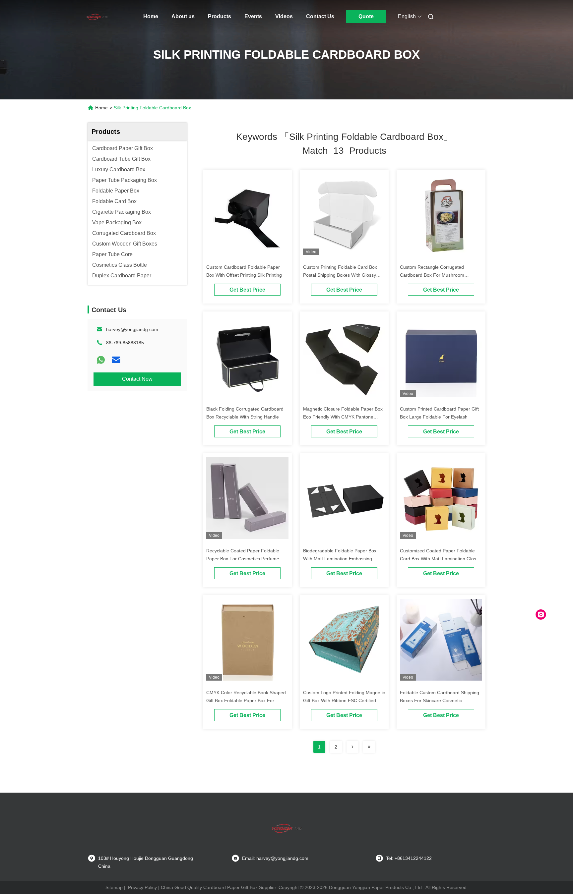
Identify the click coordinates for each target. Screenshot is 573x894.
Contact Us (320, 16)
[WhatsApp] (101, 360)
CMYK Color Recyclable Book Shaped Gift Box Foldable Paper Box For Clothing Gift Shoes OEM (246, 700)
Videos (284, 16)
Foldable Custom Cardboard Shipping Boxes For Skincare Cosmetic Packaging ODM (439, 700)
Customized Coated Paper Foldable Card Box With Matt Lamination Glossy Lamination (440, 558)
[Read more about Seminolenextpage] (352, 747)
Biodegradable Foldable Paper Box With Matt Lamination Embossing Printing (339, 558)
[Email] (116, 360)
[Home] (97, 17)
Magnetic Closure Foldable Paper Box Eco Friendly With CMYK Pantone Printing (343, 416)
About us (183, 16)
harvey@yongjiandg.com (132, 329)
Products (219, 16)
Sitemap (114, 887)
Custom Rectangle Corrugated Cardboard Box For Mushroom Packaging (432, 275)
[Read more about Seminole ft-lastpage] (369, 747)
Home (150, 16)
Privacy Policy (142, 887)
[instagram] (541, 615)
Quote (366, 16)
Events (253, 16)
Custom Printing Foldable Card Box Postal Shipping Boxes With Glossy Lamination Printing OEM (340, 275)
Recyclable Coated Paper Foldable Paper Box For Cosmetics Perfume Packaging (242, 558)
